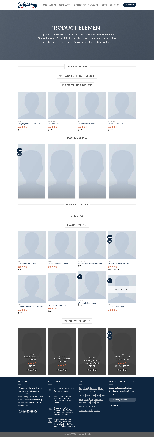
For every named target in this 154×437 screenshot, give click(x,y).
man (103, 395)
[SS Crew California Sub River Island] (32, 289)
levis (98, 395)
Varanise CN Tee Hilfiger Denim (119, 263)
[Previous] (18, 113)
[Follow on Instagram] (24, 411)
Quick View (32, 370)
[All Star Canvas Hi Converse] (62, 245)
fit (80, 392)
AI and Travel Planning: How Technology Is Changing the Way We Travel (63, 399)
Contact (114, 5)
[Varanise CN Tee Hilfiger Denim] (122, 245)
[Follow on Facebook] (20, 411)
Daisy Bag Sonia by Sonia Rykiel (29, 124)
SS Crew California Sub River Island (30, 307)
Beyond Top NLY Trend (86, 124)
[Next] (136, 113)
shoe (93, 403)
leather (88, 395)
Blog (104, 5)
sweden (81, 406)
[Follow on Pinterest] (36, 411)
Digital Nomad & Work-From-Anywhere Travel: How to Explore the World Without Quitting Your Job (64, 422)
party (86, 399)
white (91, 410)
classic (86, 388)
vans (93, 406)
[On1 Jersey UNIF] (62, 105)
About (52, 5)
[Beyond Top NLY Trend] (92, 105)
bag (80, 388)
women (97, 410)
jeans (101, 392)
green (84, 392)
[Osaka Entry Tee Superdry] (32, 245)
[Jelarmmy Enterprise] (28, 5)
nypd (81, 399)
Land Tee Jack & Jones (116, 307)
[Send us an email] (32, 411)
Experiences (80, 5)
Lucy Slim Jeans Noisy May (57, 305)
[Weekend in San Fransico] (92, 285)
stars (98, 403)
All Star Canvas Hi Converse (58, 263)
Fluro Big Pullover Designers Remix (90, 263)
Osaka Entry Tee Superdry (27, 263)
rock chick (82, 403)
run (89, 403)
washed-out (83, 410)
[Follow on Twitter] (28, 411)
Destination (65, 5)
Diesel (100, 388)
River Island (98, 399)
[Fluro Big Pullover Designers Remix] (92, 245)
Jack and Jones (93, 392)
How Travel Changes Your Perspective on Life (64, 390)
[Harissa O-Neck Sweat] (122, 105)
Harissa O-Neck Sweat (116, 124)
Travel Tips (94, 5)
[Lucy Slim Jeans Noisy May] (62, 287)
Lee (94, 395)
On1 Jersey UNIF (54, 124)
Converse (93, 388)
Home (44, 5)
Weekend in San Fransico (87, 303)
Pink (91, 399)
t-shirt (88, 406)
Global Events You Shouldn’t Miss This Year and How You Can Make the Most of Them (63, 411)
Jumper (81, 395)
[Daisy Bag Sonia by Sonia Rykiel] (32, 105)
